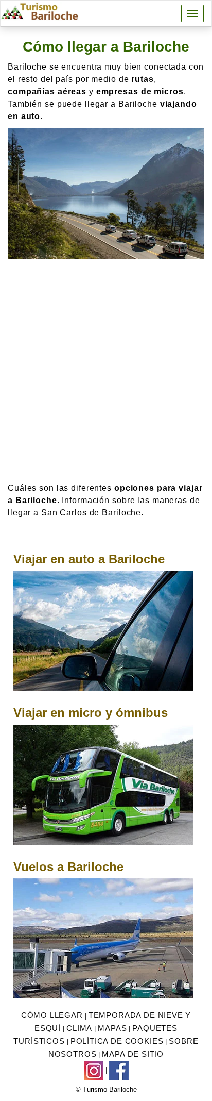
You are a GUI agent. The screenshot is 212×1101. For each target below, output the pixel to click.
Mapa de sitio (133, 1053)
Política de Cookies (117, 1041)
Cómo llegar (52, 1015)
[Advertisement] (106, 370)
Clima (79, 1028)
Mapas (112, 1028)
